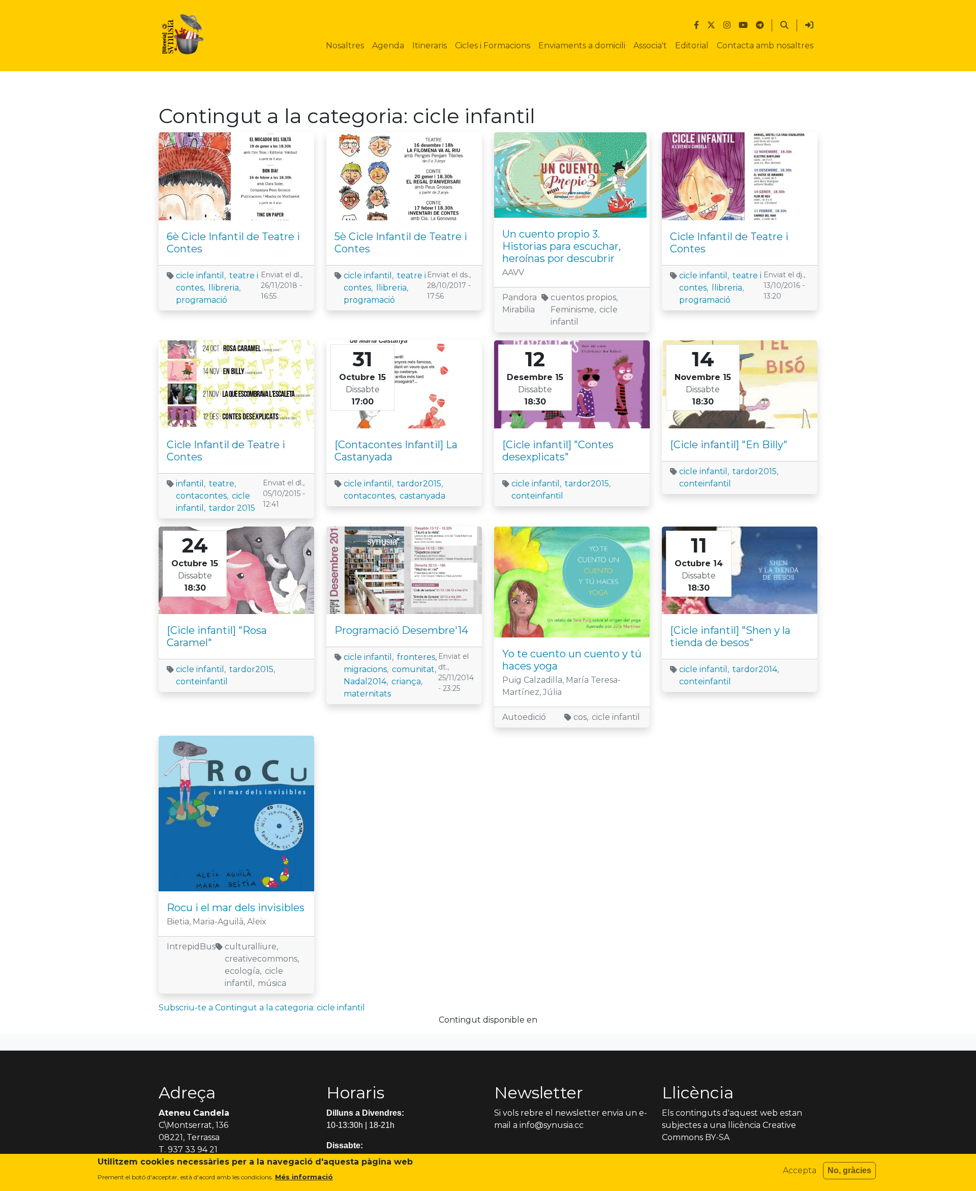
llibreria (223, 288)
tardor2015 (419, 483)
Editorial (692, 45)
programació (201, 300)
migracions (365, 669)
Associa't (650, 45)
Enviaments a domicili (581, 45)
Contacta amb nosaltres (765, 45)
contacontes (201, 496)
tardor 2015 (232, 508)
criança (406, 681)
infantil (190, 483)
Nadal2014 (365, 681)
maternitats (367, 694)
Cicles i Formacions (492, 45)
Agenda (388, 45)
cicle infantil (200, 275)
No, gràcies (849, 1170)
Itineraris (429, 45)
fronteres (416, 657)
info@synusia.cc (552, 1125)
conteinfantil (537, 496)
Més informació (304, 1176)
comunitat (413, 669)
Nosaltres (345, 45)
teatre (221, 483)
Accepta (799, 1170)
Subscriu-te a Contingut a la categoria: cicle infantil (262, 1007)
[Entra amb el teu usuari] (809, 25)
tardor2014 (755, 669)
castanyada (422, 496)
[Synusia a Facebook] (696, 25)
